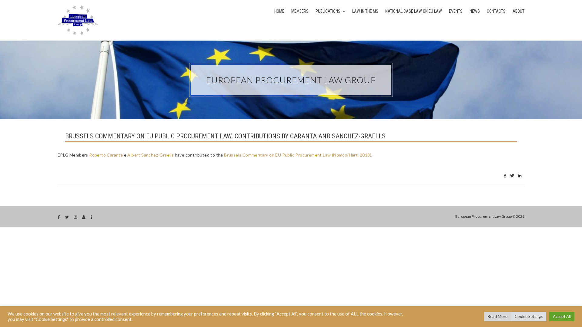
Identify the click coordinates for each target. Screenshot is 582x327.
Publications (328, 11)
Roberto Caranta (106, 154)
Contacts (496, 11)
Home (279, 11)
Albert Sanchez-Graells (150, 154)
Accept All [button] (562, 316)
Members (300, 11)
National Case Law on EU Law (413, 11)
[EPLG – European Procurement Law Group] (78, 20)
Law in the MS (365, 11)
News (475, 11)
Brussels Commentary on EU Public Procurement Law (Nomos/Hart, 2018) (297, 154)
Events (456, 11)
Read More (497, 316)
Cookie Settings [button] (529, 316)
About (518, 11)
